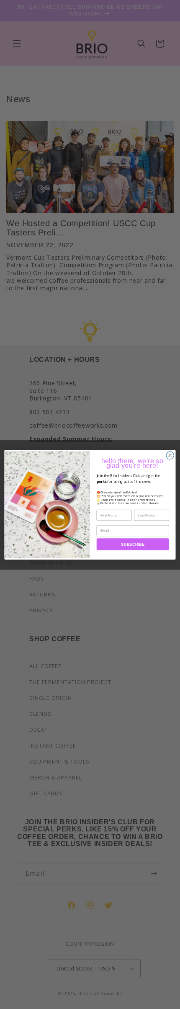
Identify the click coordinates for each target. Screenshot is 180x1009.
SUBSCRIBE (132, 544)
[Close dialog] (170, 455)
